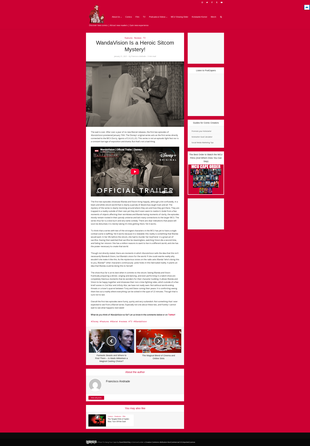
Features (129, 38)
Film (137, 17)
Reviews (137, 38)
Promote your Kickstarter (201, 131)
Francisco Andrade (138, 56)
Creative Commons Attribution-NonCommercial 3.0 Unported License (170, 442)
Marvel (115, 321)
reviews (123, 321)
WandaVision (141, 321)
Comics (128, 17)
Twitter (171, 314)
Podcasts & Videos (157, 17)
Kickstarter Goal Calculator (202, 137)
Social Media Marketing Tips (203, 142)
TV (144, 17)
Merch (213, 17)
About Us (116, 17)
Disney (95, 321)
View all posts (96, 398)
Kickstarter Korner (199, 17)
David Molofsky (125, 442)
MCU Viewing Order (179, 17)
